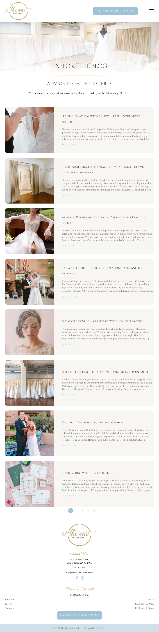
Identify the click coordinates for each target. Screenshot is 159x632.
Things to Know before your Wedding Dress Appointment (104, 372)
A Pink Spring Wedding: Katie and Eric (89, 473)
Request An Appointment (115, 11)
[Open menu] (151, 11)
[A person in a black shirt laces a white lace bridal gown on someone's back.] (29, 130)
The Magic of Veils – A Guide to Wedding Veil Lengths (101, 321)
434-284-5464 (80, 567)
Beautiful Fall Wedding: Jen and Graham (92, 422)
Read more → (69, 144)
